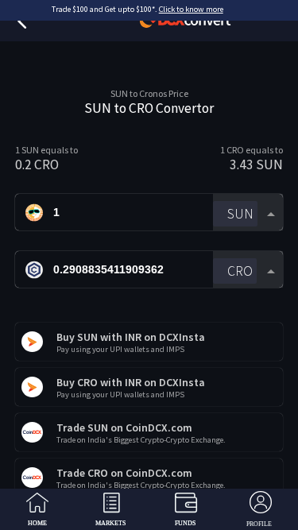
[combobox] (248, 212)
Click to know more (191, 9)
